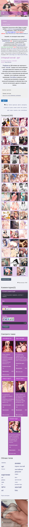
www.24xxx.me (4, 47)
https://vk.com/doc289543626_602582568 (12, 95)
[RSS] (26, 525)
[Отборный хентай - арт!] (5, 122)
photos (3, 480)
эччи (16, 482)
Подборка (6, 65)
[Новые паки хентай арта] (21, 386)
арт (8, 110)
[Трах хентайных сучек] (21, 346)
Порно (14, 47)
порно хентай (20, 466)
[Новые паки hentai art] (7, 386)
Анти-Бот (5, 316)
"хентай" (8, 67)
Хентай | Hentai (6, 24)
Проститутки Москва (23, 54)
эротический (18, 479)
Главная (5, 21)
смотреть (24, 104)
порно (11, 110)
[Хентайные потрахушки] (7, 346)
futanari (3, 469)
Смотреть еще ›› (6, 279)
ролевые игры (18, 484)
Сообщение (5, 306)
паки (19, 110)
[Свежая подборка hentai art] (14, 426)
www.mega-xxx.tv (13, 54)
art (9, 107)
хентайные (24, 110)
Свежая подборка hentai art (17, 418)
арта (4, 69)
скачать (16, 110)
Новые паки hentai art (9, 378)
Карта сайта (6, 507)
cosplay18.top (19, 29)
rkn (2, 484)
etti (2, 477)
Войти (16, 1)
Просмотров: (6, 371)
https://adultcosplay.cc (22, 33)
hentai (10, 104)
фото (19, 104)
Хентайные (13, 77)
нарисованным (21, 45)
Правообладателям (8, 519)
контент (20, 44)
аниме (15, 107)
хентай (6, 107)
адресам (13, 32)
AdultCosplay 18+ (7, 516)
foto (22, 107)
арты (11, 107)
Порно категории (5, 495)
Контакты (5, 504)
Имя (3, 301)
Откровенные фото (7, 513)
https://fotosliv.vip (10, 33)
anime (18, 107)
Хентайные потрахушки (10, 338)
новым (9, 32)
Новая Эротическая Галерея (10, 510)
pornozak (10, 47)
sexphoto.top (10, 29)
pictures (25, 107)
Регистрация (24, 1)
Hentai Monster (8, 62)
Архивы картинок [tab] (6, 90)
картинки (14, 104)
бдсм (16, 477)
